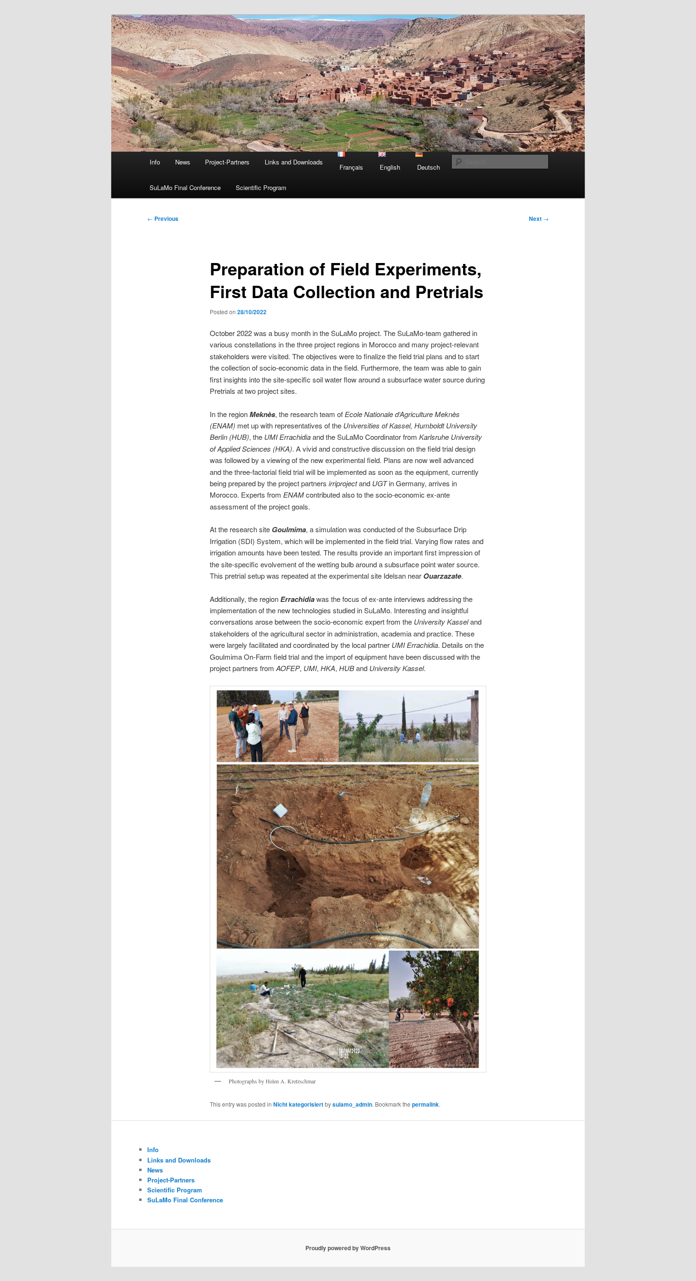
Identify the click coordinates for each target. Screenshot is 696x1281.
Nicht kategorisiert (298, 1104)
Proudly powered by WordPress (348, 1248)
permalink (425, 1104)
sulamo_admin (352, 1104)
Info (155, 161)
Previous (162, 218)
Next (539, 218)
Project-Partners (227, 161)
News (182, 161)
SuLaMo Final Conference (185, 187)
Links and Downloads (294, 161)
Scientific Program (261, 187)
